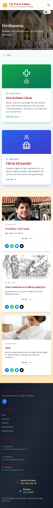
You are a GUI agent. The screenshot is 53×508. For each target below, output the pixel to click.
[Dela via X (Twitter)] (22, 246)
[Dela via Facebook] (7, 246)
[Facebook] (4, 401)
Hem (4, 415)
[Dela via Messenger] (17, 246)
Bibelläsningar (7, 431)
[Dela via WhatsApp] (12, 246)
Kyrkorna (5, 419)
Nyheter (5, 423)
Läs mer (24, 238)
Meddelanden (7, 427)
